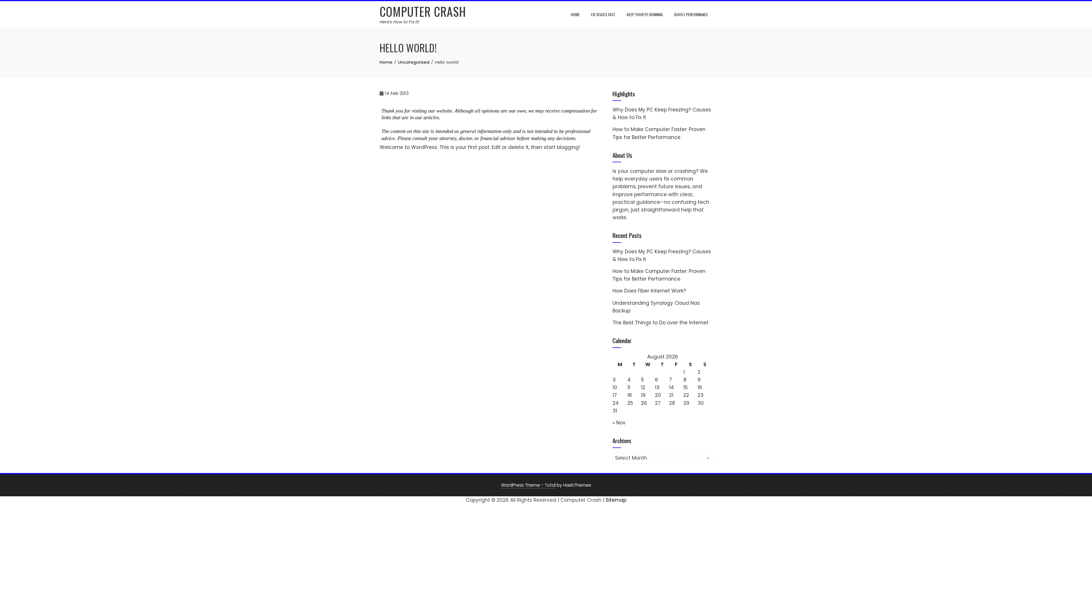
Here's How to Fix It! (399, 22)
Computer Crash (423, 11)
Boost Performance (691, 14)
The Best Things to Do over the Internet (660, 322)
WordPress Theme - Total (528, 485)
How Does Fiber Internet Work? (649, 290)
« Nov (619, 422)
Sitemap (616, 500)
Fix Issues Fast (603, 14)
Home (575, 14)
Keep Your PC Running (645, 14)
